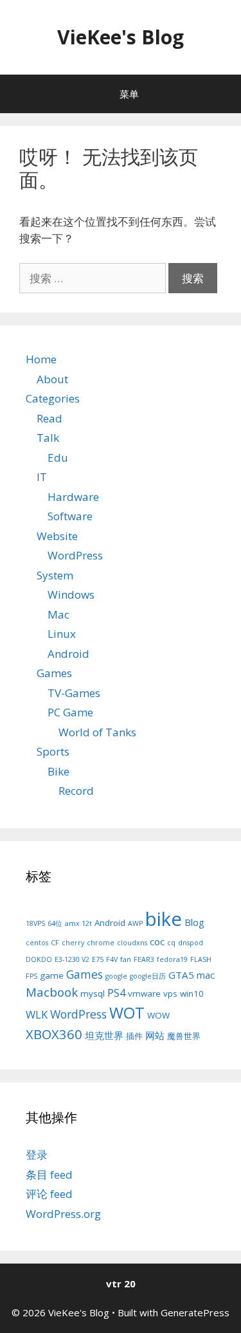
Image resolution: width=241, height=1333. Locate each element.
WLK (37, 1014)
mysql (92, 993)
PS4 (116, 992)
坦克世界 (104, 1035)
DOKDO (39, 959)
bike (163, 919)
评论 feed (49, 1193)
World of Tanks (97, 732)
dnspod (190, 942)
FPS (31, 976)
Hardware (73, 496)
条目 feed (49, 1174)
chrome (100, 942)
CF (55, 942)
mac (206, 974)
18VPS (35, 923)
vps (170, 993)
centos (37, 942)
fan (125, 959)
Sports (53, 751)
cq (171, 942)
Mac (58, 614)
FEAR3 (144, 959)
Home (41, 359)
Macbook (52, 992)
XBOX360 (54, 1034)
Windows (71, 594)
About (52, 379)
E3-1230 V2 (72, 959)
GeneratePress (195, 1312)
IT (42, 476)
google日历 (148, 976)
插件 (134, 1036)
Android (68, 653)
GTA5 (181, 974)
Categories (53, 398)
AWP (135, 923)
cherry (73, 942)
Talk (48, 437)
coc (157, 941)
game (52, 975)
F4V (112, 959)
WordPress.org (63, 1213)
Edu (58, 457)
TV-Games (74, 692)
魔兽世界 (184, 1036)
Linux (62, 633)
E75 (97, 959)
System (55, 575)
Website (57, 536)
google (116, 976)
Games (54, 673)
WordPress (75, 555)
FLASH (200, 959)
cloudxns (132, 942)
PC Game (70, 712)
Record (76, 790)
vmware (144, 993)
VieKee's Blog (120, 37)
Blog (194, 922)
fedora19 (172, 959)
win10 (192, 993)
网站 (155, 1035)
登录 (37, 1154)
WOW (158, 1015)
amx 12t (78, 923)
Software (70, 516)
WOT (127, 1012)
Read (49, 418)
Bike (58, 771)
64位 (55, 923)
